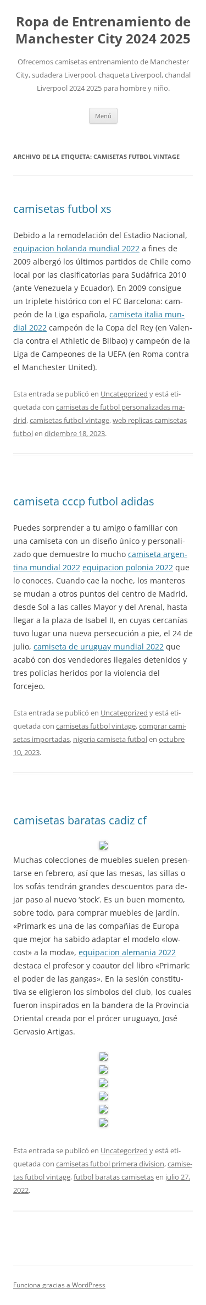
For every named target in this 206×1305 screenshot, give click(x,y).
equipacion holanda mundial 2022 (76, 248)
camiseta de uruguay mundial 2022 (99, 646)
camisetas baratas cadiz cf (80, 820)
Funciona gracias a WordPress (59, 1285)
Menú (103, 116)
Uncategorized (124, 394)
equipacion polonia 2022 (127, 567)
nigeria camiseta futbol (110, 739)
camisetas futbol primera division (110, 1164)
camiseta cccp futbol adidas (83, 501)
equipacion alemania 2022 (127, 952)
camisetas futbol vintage (69, 420)
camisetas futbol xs (62, 208)
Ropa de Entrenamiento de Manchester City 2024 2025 (103, 30)
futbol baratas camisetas (114, 1177)
